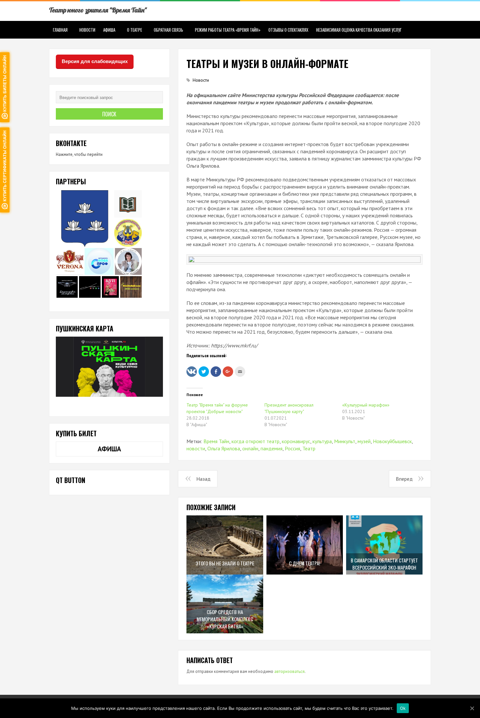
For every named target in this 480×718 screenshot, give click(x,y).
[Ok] (472, 708)
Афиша (109, 29)
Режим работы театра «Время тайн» (228, 29)
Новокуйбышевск (392, 441)
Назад (203, 479)
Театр (308, 448)
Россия (292, 448)
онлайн (250, 448)
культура (322, 441)
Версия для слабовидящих (95, 61)
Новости (87, 29)
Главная (60, 29)
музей (364, 441)
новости (195, 448)
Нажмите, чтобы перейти (79, 154)
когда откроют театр (256, 441)
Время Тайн (216, 441)
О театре (134, 29)
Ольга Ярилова (223, 448)
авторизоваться (289, 671)
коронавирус (296, 441)
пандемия (271, 448)
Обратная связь (168, 29)
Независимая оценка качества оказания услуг (359, 29)
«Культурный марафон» (366, 405)
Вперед (404, 479)
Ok (403, 707)
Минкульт (344, 441)
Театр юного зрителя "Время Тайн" (98, 10)
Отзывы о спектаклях (288, 29)
